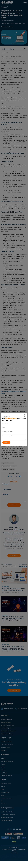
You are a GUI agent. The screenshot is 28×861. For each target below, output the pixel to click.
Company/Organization (7, 431)
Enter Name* (5, 423)
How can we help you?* (7, 436)
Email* (3, 427)
